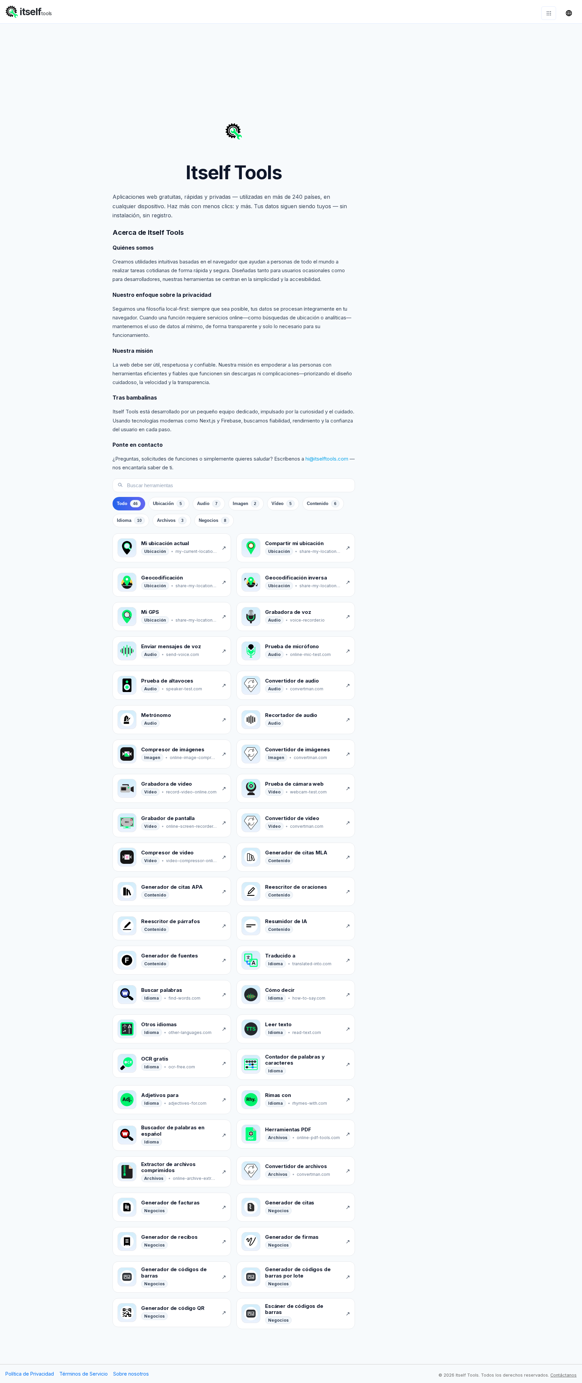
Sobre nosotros (131, 1374)
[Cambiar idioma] (568, 13)
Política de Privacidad (29, 1374)
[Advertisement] (291, 71)
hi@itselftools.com (326, 458)
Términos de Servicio (83, 1374)
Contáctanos (563, 1375)
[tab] (128, 503)
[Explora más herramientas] (548, 13)
